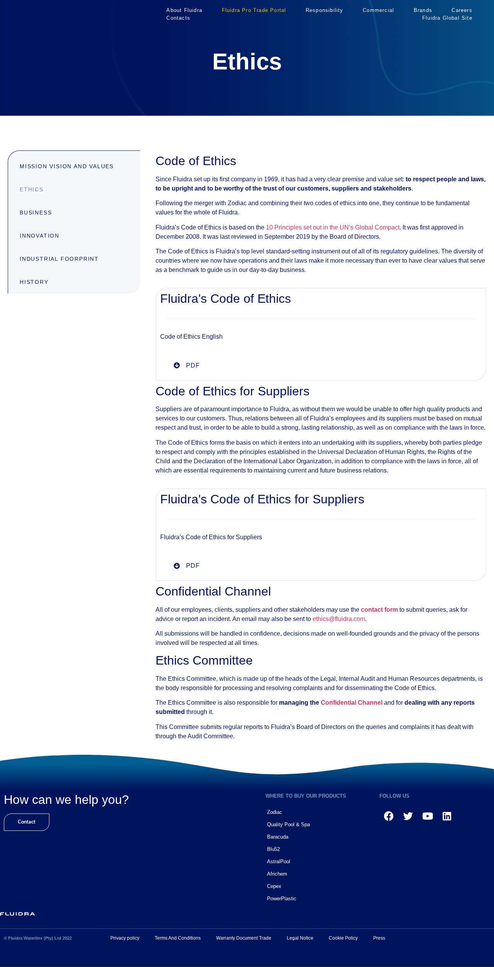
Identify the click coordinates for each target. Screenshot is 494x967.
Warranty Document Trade (243, 938)
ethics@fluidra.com (339, 619)
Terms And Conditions (178, 938)
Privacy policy (124, 938)
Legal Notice (300, 938)
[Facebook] (389, 815)
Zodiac (274, 812)
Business (36, 212)
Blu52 (273, 849)
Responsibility (324, 10)
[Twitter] (408, 815)
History (34, 282)
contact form (379, 609)
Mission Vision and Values (67, 166)
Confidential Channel (351, 702)
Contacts (178, 18)
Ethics (32, 189)
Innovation (39, 236)
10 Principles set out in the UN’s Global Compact (332, 227)
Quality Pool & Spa (288, 824)
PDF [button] (193, 365)
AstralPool (278, 861)
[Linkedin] (447, 815)
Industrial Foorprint (59, 259)
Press (379, 938)
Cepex (274, 886)
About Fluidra (184, 10)
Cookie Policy (343, 938)
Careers (462, 10)
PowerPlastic (281, 898)
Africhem (277, 874)
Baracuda (277, 837)
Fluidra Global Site (447, 18)
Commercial (378, 10)
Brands (423, 10)
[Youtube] (427, 815)
